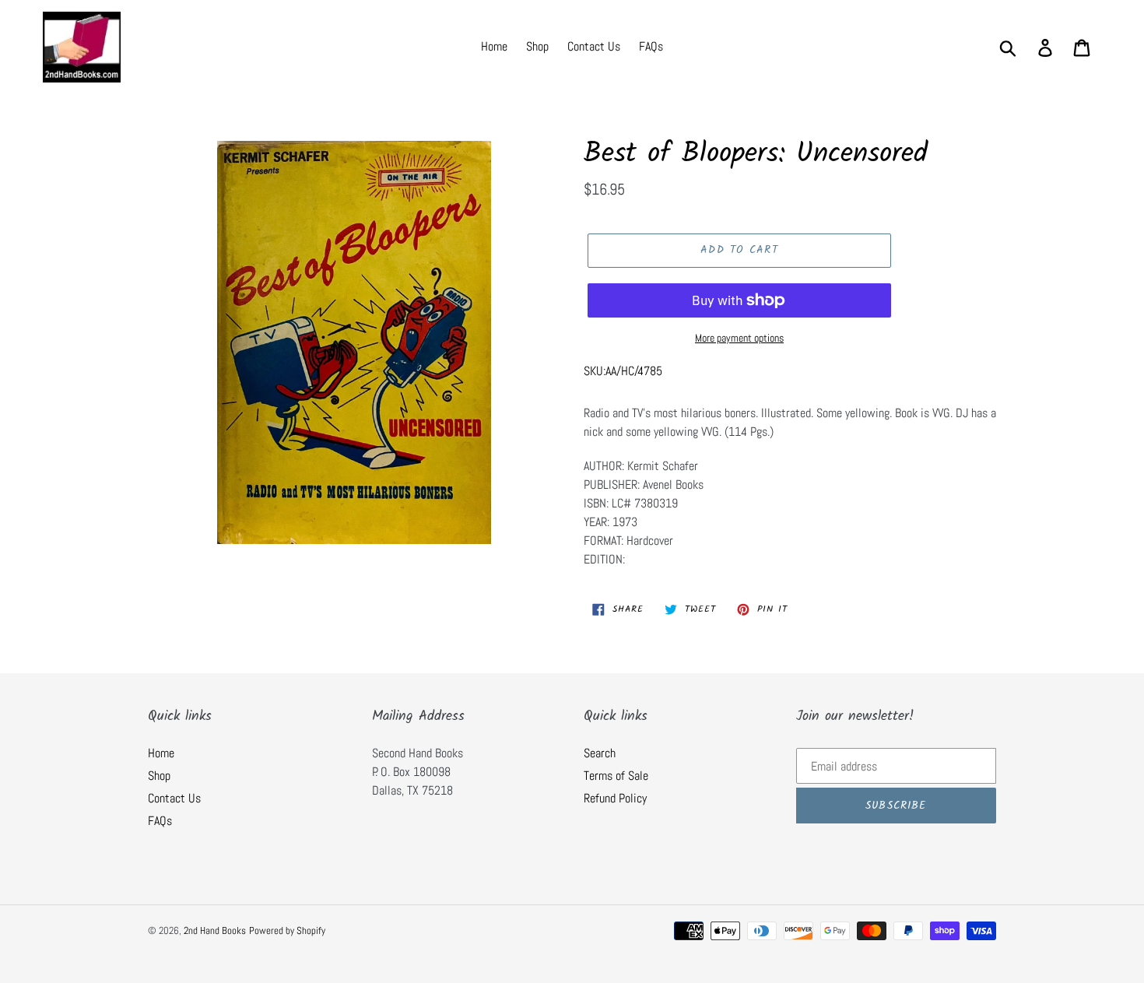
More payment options (739, 338)
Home (161, 753)
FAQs (160, 821)
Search (600, 753)
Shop (159, 775)
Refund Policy (615, 798)
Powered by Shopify (287, 930)
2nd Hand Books (215, 930)
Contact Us (174, 798)
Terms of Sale (616, 775)
